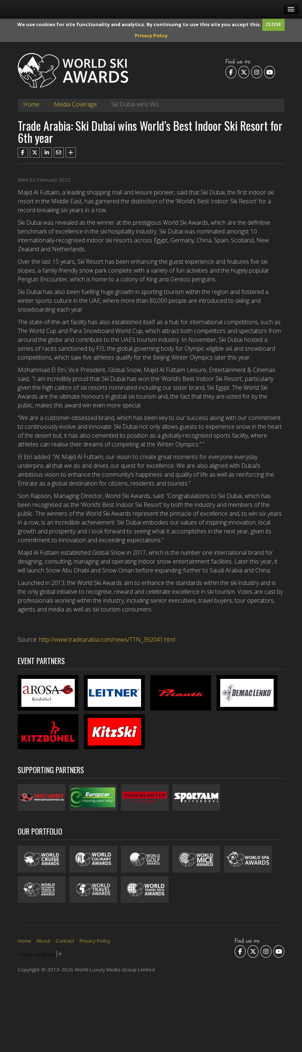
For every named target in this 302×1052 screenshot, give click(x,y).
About (43, 940)
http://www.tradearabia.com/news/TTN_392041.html (107, 639)
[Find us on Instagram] (256, 72)
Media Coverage (75, 104)
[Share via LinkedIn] (47, 152)
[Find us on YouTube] (269, 72)
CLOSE (273, 24)
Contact (65, 940)
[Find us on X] (243, 72)
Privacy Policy (151, 35)
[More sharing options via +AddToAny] (71, 152)
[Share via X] (35, 152)
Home (31, 104)
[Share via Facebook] (23, 152)
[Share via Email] (59, 152)
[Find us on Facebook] (230, 72)
